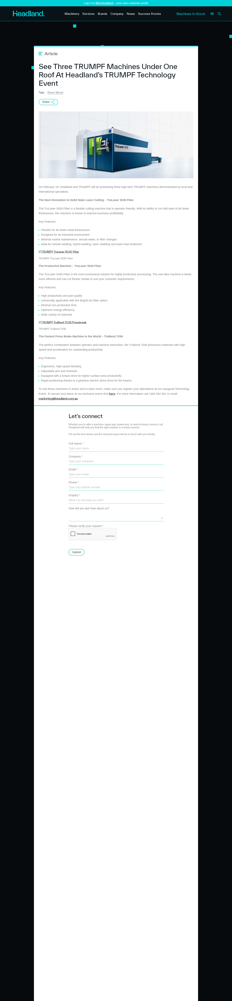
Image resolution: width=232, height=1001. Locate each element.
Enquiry (74, 495)
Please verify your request (86, 526)
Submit (76, 552)
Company (76, 456)
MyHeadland (104, 3)
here (112, 393)
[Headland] (36, 14)
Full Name (76, 443)
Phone (74, 482)
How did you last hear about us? (89, 508)
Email (73, 469)
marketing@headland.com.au (58, 398)
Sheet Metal (55, 92)
